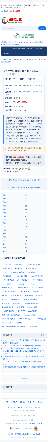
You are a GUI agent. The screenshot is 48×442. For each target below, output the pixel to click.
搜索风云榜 (8, 8)
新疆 (26, 237)
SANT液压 (21, 311)
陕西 (4, 230)
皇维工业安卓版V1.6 (33, 434)
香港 (26, 244)
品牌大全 (35, 5)
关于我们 (39, 48)
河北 (26, 206)
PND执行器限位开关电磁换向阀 (10, 44)
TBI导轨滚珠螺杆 (22, 288)
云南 (26, 241)
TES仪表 (4, 272)
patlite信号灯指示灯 (37, 276)
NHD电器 (31, 284)
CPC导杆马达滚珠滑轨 (9, 291)
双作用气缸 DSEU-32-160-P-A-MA (26, 92)
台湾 (26, 248)
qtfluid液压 (16, 303)
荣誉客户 (20, 407)
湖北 (26, 209)
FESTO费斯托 (31, 59)
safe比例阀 (20, 307)
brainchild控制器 (22, 276)
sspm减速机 (31, 272)
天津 (4, 233)
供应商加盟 (4, 11)
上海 (26, 223)
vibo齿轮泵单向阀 (7, 307)
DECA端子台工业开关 (38, 288)
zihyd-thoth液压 (16, 295)
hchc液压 (5, 299)
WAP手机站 (17, 8)
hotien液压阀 (6, 303)
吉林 (26, 213)
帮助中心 (12, 5)
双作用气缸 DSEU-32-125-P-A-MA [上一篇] (25, 180)
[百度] (40, 85)
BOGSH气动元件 (40, 319)
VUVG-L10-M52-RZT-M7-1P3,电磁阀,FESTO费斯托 (23, 345)
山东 (4, 244)
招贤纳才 (29, 407)
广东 (4, 227)
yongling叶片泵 (24, 291)
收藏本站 (19, 5)
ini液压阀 (4, 295)
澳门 (4, 248)
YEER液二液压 (12, 42)
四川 (26, 230)
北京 (26, 195)
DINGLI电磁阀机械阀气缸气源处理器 (13, 326)
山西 (26, 227)
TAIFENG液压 (15, 299)
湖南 (4, 213)
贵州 (26, 202)
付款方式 (39, 402)
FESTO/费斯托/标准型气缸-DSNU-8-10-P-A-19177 (22, 348)
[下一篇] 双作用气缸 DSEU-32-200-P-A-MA (23, 187)
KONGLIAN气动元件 (24, 319)
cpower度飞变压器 (31, 268)
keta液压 (39, 295)
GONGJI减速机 (38, 280)
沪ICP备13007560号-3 (36, 423)
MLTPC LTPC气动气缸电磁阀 (11, 315)
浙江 (4, 241)
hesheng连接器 (19, 284)
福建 (4, 199)
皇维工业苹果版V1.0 (17, 434)
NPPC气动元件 (6, 323)
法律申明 (31, 402)
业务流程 (37, 407)
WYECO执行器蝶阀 (17, 272)
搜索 (42, 28)
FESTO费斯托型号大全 (17, 48)
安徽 (4, 195)
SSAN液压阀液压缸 (8, 311)
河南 (4, 209)
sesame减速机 (6, 284)
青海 (4, 223)
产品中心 (30, 48)
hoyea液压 (36, 291)
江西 (26, 216)
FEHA (24, 118)
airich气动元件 (33, 311)
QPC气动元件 (33, 326)
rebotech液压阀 (32, 307)
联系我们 (7, 53)
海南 (4, 206)
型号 (24, 8)
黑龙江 (5, 251)
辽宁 (4, 220)
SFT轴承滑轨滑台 (7, 276)
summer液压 (29, 295)
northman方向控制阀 (30, 299)
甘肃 (26, 199)
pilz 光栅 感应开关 (23, 280)
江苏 (4, 216)
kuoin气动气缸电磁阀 (36, 42)
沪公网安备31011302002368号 (22, 428)
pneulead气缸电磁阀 (8, 319)
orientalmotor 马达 (7, 288)
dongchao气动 (23, 42)
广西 (4, 202)
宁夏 (26, 220)
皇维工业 (4, 59)
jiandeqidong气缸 (29, 315)
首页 (5, 48)
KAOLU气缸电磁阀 (8, 280)
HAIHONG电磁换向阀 (31, 303)
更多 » (43, 335)
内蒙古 (27, 251)
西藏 (4, 237)
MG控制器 (18, 323)
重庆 (26, 233)
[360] (7, 88)
